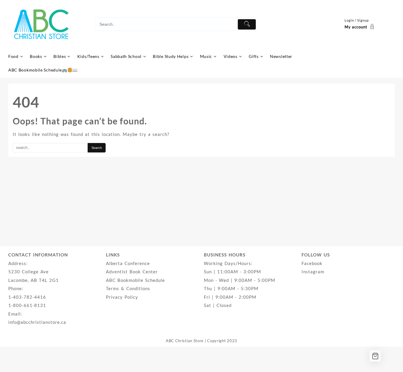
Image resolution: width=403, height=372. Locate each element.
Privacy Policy (122, 297)
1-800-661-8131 (27, 305)
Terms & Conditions (128, 288)
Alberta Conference (128, 263)
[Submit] (247, 24)
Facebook (312, 263)
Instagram (313, 271)
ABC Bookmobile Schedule (135, 280)
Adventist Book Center (132, 271)
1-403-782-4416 (27, 297)
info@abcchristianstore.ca (37, 322)
